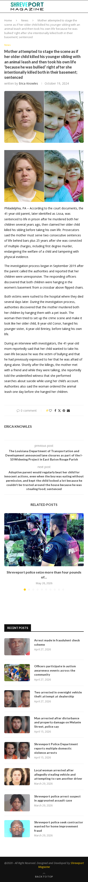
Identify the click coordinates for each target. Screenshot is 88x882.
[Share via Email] (68, 410)
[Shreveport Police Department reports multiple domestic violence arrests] (17, 750)
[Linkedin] (64, 6)
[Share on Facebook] (55, 410)
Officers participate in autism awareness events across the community (55, 670)
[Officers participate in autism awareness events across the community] (17, 672)
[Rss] (77, 6)
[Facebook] (55, 6)
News (24, 20)
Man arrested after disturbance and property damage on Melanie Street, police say (57, 722)
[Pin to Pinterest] (64, 410)
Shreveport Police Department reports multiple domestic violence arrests (56, 748)
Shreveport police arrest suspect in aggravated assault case (57, 798)
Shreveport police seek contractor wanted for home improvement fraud (58, 826)
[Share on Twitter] (59, 410)
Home (8, 20)
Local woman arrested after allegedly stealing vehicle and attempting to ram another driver (58, 774)
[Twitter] (59, 6)
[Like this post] (50, 410)
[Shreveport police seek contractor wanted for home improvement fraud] (17, 828)
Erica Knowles (28, 83)
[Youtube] (68, 6)
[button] (8, 551)
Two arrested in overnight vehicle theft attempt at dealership (58, 694)
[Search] (84, 6)
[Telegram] (73, 6)
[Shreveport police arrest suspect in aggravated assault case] (17, 802)
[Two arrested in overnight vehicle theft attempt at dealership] (17, 698)
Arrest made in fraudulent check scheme (57, 642)
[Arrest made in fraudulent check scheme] (17, 646)
